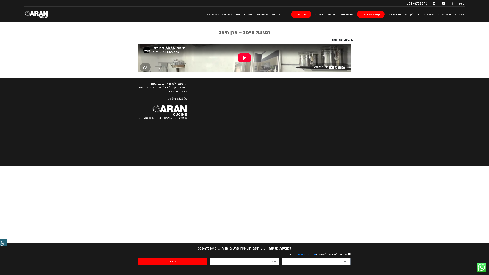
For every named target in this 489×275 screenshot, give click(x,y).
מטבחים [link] (445, 14)
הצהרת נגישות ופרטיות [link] (260, 14)
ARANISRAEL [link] (38, 14)
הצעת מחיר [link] (346, 14)
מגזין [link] (284, 14)
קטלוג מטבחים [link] (371, 14)
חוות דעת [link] (428, 14)
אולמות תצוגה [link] (326, 14)
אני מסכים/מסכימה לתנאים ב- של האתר (317, 254)
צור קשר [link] (301, 14)
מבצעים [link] (395, 14)
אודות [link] (461, 14)
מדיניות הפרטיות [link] (307, 254)
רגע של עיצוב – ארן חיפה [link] (244, 33)
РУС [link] (462, 3)
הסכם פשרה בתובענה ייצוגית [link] (221, 14)
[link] (3, 242)
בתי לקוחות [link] (412, 14)
